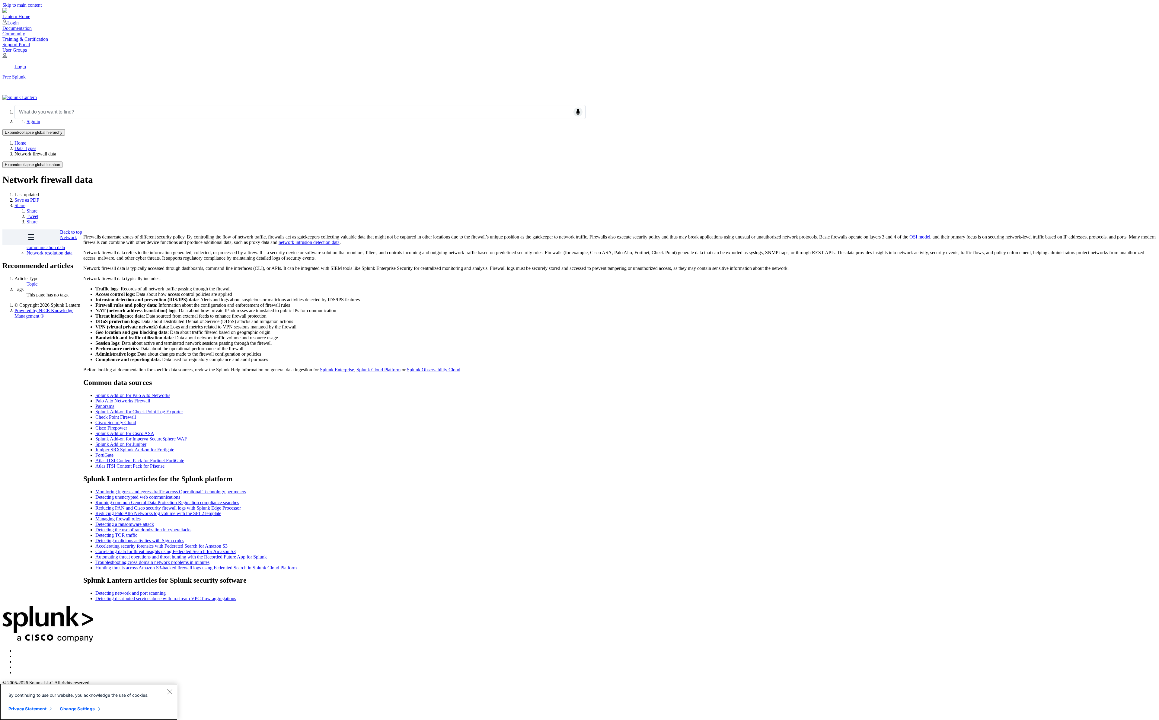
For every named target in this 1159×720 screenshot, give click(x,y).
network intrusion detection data (309, 242)
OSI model (919, 236)
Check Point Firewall (115, 417)
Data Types (25, 148)
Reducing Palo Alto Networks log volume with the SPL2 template (158, 513)
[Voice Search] (578, 112)
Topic (32, 283)
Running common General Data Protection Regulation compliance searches (167, 502)
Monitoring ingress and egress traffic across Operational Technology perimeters (170, 491)
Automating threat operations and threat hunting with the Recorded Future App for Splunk (181, 556)
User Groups (14, 50)
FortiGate (104, 455)
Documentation (17, 28)
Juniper (102, 449)
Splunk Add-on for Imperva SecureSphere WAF (141, 438)
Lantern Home (16, 16)
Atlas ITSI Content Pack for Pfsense (129, 466)
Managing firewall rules (118, 518)
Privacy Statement (27, 708)
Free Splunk (14, 76)
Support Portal (16, 44)
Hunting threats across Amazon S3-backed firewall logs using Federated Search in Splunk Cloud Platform (196, 567)
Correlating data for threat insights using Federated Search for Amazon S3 (165, 551)
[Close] (170, 692)
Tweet (32, 216)
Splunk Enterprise (337, 369)
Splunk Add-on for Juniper (120, 444)
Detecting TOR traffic (116, 535)
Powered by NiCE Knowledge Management (43, 313)
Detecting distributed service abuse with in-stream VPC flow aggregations (165, 598)
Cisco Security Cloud (115, 422)
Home (20, 143)
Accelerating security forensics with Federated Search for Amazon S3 (161, 546)
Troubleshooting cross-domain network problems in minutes (152, 562)
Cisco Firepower (111, 427)
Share (19, 205)
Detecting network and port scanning (130, 593)
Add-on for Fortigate (154, 449)
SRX (115, 449)
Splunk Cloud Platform (378, 369)
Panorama (104, 406)
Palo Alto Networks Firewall (122, 400)
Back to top (71, 232)
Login (13, 22)
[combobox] (300, 112)
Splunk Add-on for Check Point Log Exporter (139, 411)
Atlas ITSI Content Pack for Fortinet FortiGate (139, 460)
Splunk (127, 449)
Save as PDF (26, 200)
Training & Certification (25, 39)
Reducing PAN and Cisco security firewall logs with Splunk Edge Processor (168, 507)
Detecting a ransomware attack (124, 524)
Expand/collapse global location (32, 164)
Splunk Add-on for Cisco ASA (124, 433)
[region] (88, 702)
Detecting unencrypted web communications (137, 497)
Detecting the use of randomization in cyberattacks (143, 529)
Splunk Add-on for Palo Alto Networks (132, 395)
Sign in (33, 121)
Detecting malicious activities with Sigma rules (139, 540)
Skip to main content (22, 5)
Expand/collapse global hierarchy (33, 132)
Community (13, 33)
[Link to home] (19, 97)
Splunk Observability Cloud (433, 369)
